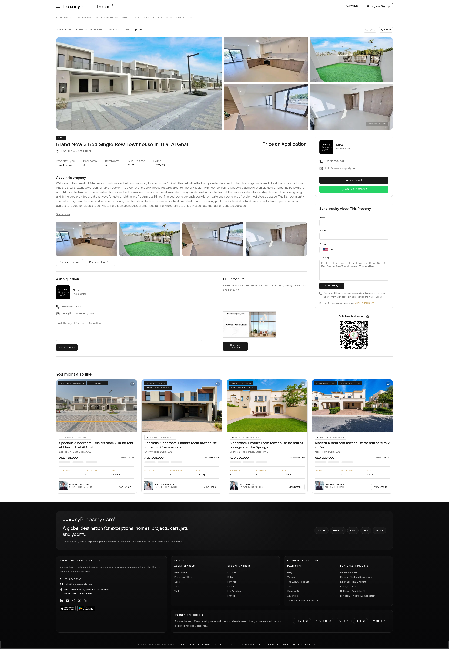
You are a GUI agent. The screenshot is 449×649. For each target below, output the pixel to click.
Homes (321, 530)
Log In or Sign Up (380, 6)
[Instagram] (73, 600)
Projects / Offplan (183, 577)
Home (59, 29)
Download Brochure (235, 346)
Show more (63, 214)
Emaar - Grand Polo (350, 572)
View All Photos (377, 124)
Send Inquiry (331, 286)
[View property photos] (139, 83)
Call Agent (356, 180)
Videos (291, 577)
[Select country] (325, 249)
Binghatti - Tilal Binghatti (353, 581)
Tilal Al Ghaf (113, 29)
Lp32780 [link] (139, 29)
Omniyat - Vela (348, 586)
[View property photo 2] (266, 59)
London (231, 572)
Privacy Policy (278, 645)
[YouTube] (67, 600)
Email (322, 230)
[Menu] (58, 6)
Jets (146, 17)
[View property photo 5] (351, 107)
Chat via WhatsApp (356, 189)
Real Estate (83, 17)
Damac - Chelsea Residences (356, 577)
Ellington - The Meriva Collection (358, 595)
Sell (194, 645)
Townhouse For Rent (91, 29)
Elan (127, 29)
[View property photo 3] (351, 59)
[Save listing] (132, 383)
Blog (169, 17)
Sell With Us (352, 6)
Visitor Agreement (364, 302)
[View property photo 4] (266, 107)
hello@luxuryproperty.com (78, 584)
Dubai (71, 29)
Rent (125, 17)
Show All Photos (69, 262)
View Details (125, 486)
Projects (338, 530)
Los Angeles (234, 591)
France (231, 595)
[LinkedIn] (61, 600)
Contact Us (184, 17)
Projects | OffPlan (106, 17)
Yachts (157, 17)
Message (324, 257)
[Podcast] (85, 600)
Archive (311, 645)
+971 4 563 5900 (72, 579)
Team (290, 586)
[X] (79, 600)
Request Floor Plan (100, 262)
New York (232, 581)
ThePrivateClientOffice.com (302, 600)
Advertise (62, 17)
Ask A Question (67, 347)
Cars (136, 17)
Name (322, 217)
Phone (323, 244)
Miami (230, 586)
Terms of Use (296, 645)
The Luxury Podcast (298, 581)
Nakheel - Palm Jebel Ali (353, 591)
